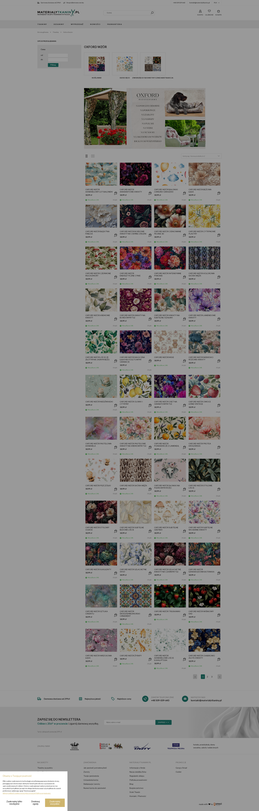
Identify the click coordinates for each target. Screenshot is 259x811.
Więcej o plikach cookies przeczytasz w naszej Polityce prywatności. (27, 793)
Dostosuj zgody (35, 802)
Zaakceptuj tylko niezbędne (14, 802)
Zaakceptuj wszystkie (55, 802)
